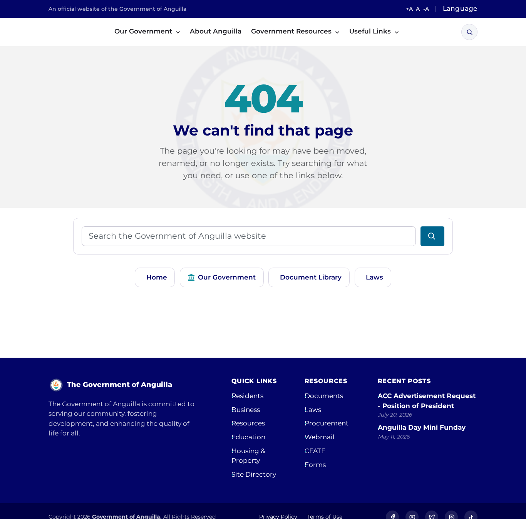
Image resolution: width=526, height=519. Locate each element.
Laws (374, 277)
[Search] (469, 32)
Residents (247, 396)
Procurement (326, 423)
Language (460, 8)
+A (409, 9)
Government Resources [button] (292, 31)
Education (248, 437)
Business (245, 410)
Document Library (311, 277)
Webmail (320, 437)
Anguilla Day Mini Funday (422, 427)
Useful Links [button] (371, 31)
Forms (315, 465)
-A (426, 9)
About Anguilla (215, 31)
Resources (248, 423)
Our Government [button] (144, 31)
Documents (324, 396)
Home (156, 277)
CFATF (315, 451)
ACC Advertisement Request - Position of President (427, 401)
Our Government (227, 277)
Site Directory (253, 474)
